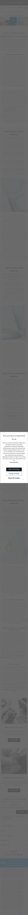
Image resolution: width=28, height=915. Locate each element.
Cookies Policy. (14, 462)
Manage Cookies (14, 473)
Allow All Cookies (14, 469)
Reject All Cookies (14, 478)
